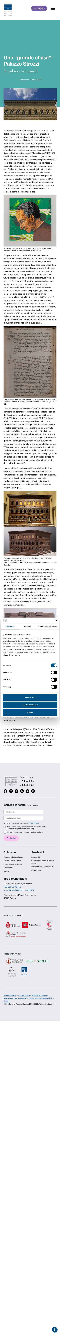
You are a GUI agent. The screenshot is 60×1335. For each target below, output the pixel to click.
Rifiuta (30, 712)
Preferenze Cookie (39, 995)
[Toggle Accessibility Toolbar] (55, 1330)
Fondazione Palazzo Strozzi (13, 857)
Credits (6, 1001)
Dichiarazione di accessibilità (40, 998)
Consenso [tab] (10, 626)
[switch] (54, 672)
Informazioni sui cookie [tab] (47, 626)
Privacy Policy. (34, 823)
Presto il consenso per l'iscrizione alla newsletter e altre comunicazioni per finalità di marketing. (26, 828)
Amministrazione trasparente (15, 998)
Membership (36, 870)
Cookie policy (24, 995)
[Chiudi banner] (56, 621)
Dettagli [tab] (27, 626)
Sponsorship (35, 857)
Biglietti (41, 8)
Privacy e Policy (10, 995)
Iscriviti (13, 838)
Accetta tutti (30, 697)
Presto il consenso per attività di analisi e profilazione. (26, 832)
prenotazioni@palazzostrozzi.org (19, 890)
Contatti (6, 871)
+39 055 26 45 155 (12, 887)
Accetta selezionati (30, 705)
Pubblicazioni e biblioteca (13, 864)
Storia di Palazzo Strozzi (12, 861)
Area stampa (8, 868)
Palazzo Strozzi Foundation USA (42, 867)
